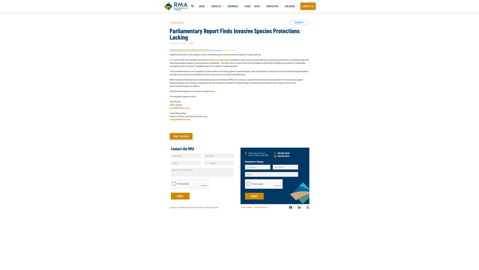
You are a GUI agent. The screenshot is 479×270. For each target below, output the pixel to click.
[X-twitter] (307, 207)
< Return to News (177, 22)
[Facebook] (290, 207)
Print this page (181, 136)
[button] (192, 6)
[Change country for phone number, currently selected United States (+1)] (206, 163)
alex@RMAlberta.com (179, 108)
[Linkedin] (299, 207)
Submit (180, 196)
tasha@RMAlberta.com (180, 119)
